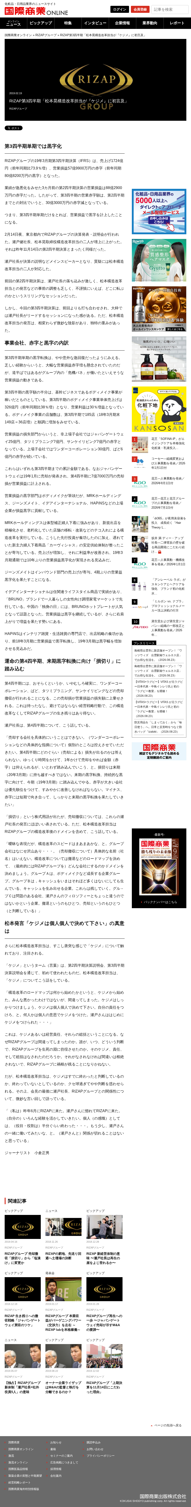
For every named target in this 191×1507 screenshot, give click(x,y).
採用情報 (55, 1469)
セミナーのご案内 (61, 1455)
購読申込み (94, 1442)
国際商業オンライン (18, 35)
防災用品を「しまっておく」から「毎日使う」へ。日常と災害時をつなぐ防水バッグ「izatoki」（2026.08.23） (158, 727)
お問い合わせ (95, 1449)
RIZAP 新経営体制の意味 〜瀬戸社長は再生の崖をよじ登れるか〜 (103, 1258)
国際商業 (14, 1442)
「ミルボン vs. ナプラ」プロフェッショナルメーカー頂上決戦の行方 (168, 606)
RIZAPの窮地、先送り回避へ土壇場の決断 (63, 1256)
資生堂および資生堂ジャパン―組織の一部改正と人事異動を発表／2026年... (168, 628)
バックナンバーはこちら (160, 902)
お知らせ (55, 1442)
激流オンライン (18, 1462)
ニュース (13, 23)
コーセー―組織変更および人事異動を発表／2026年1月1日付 (168, 463)
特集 (68, 23)
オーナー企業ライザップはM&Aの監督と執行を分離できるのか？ (63, 1387)
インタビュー (95, 23)
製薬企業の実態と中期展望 (25, 1475)
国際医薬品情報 (18, 1469)
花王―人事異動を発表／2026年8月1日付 (168, 481)
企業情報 (122, 23)
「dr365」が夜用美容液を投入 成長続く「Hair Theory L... (168, 523)
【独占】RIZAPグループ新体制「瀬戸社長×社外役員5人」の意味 (23, 1387)
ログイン (119, 9)
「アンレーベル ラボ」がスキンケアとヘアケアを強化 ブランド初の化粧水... (168, 586)
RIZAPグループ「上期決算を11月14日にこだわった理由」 (104, 1387)
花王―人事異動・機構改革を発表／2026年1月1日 (168, 562)
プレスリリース (144, 643)
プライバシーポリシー (101, 1455)
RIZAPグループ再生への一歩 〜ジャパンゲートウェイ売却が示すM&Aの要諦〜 (104, 1322)
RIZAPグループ (46, 35)
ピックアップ (41, 23)
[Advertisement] (81, 1177)
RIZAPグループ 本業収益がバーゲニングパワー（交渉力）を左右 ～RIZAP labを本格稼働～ (63, 1322)
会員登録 (140, 9)
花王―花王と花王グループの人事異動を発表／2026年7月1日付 (168, 503)
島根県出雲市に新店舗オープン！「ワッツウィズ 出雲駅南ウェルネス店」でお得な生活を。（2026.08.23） (158, 655)
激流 (11, 1455)
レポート (177, 23)
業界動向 (150, 23)
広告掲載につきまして (64, 1462)
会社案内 (55, 1475)
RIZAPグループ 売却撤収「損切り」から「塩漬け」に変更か (23, 1258)
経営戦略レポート (19, 1482)
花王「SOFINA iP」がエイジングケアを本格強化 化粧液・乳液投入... (168, 443)
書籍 (53, 1449)
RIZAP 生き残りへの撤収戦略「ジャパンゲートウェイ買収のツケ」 (23, 1320)
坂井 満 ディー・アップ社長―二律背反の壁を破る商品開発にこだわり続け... (168, 545)
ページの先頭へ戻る (168, 1425)
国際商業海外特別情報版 (23, 1489)
